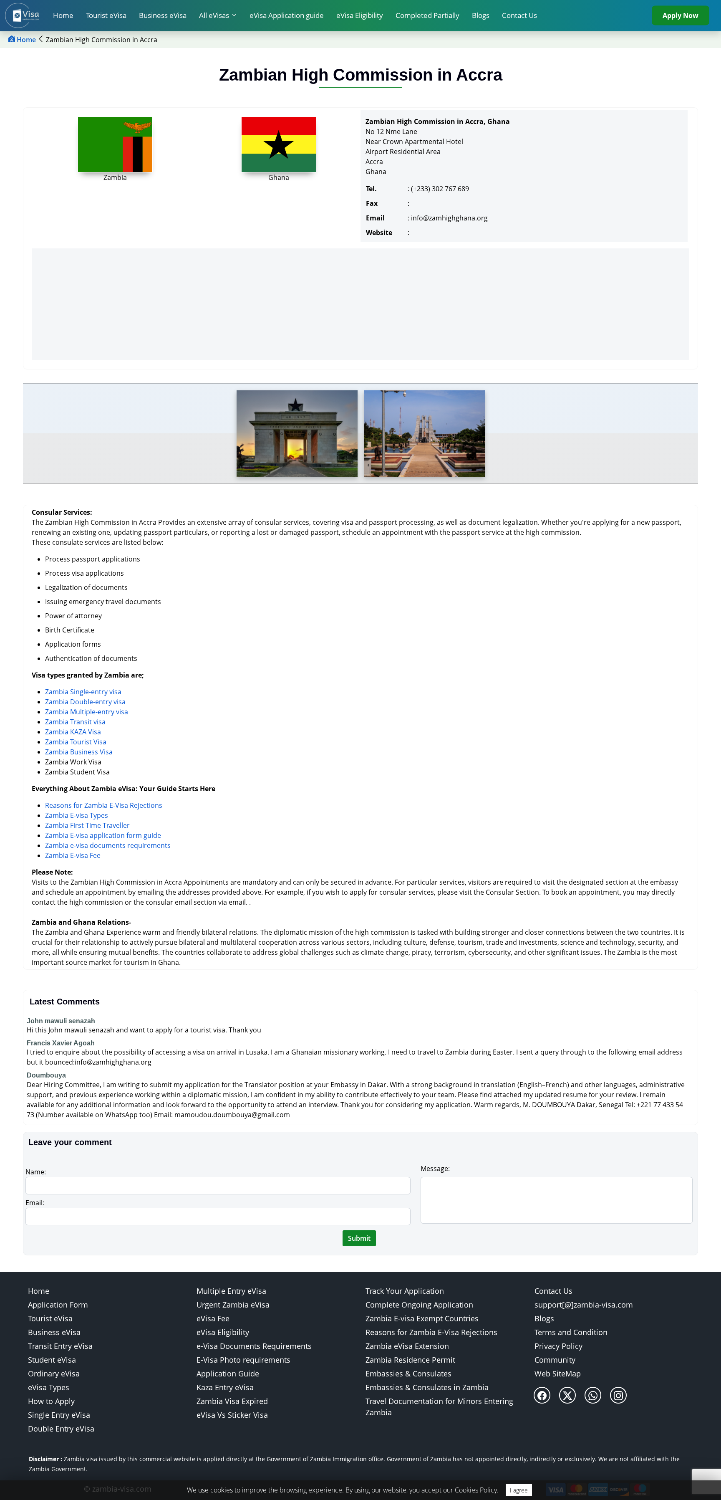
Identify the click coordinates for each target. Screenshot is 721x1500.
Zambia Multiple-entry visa (86, 711)
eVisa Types (48, 1387)
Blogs (480, 15)
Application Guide (228, 1373)
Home (63, 15)
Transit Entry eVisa (60, 1346)
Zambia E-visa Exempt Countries (422, 1318)
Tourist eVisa (106, 15)
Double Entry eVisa (61, 1429)
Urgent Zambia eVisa (233, 1305)
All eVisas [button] (214, 15)
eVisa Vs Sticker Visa (232, 1415)
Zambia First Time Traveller (87, 825)
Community (554, 1360)
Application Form (58, 1305)
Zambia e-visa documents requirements (108, 845)
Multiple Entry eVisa (231, 1291)
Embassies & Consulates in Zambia (427, 1387)
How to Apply (51, 1401)
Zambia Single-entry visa (83, 691)
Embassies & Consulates (408, 1373)
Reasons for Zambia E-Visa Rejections (103, 805)
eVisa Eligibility (359, 15)
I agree (519, 1490)
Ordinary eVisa (54, 1373)
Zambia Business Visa (79, 751)
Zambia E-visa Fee (73, 855)
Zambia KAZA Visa (73, 731)
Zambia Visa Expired (232, 1401)
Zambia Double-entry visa (85, 701)
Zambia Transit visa (75, 721)
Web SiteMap (557, 1373)
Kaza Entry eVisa (225, 1387)
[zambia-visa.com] (26, 15)
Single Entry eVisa (59, 1415)
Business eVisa (163, 15)
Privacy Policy (558, 1346)
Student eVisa (52, 1360)
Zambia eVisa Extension (407, 1346)
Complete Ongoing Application (419, 1305)
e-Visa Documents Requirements (254, 1346)
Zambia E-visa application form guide (103, 835)
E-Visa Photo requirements (243, 1360)
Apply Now (680, 15)
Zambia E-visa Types (76, 815)
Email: (34, 1202)
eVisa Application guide (287, 15)
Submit (359, 1238)
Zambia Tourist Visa (75, 741)
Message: (435, 1168)
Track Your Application (405, 1291)
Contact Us (519, 15)
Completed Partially (427, 15)
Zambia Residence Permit (410, 1360)
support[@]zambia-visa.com (583, 1305)
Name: (35, 1171)
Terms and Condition (571, 1332)
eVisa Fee (213, 1318)
